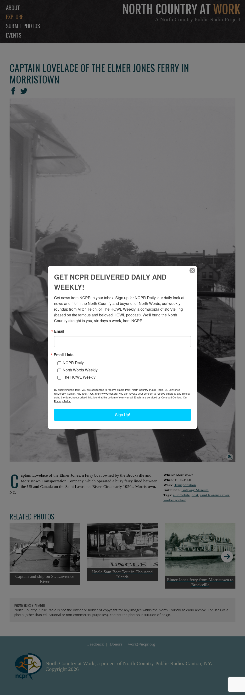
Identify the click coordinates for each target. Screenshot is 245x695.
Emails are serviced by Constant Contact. (158, 397)
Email (59, 331)
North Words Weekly (80, 370)
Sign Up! (122, 414)
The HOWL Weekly (79, 377)
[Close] (192, 270)
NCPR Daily (73, 362)
